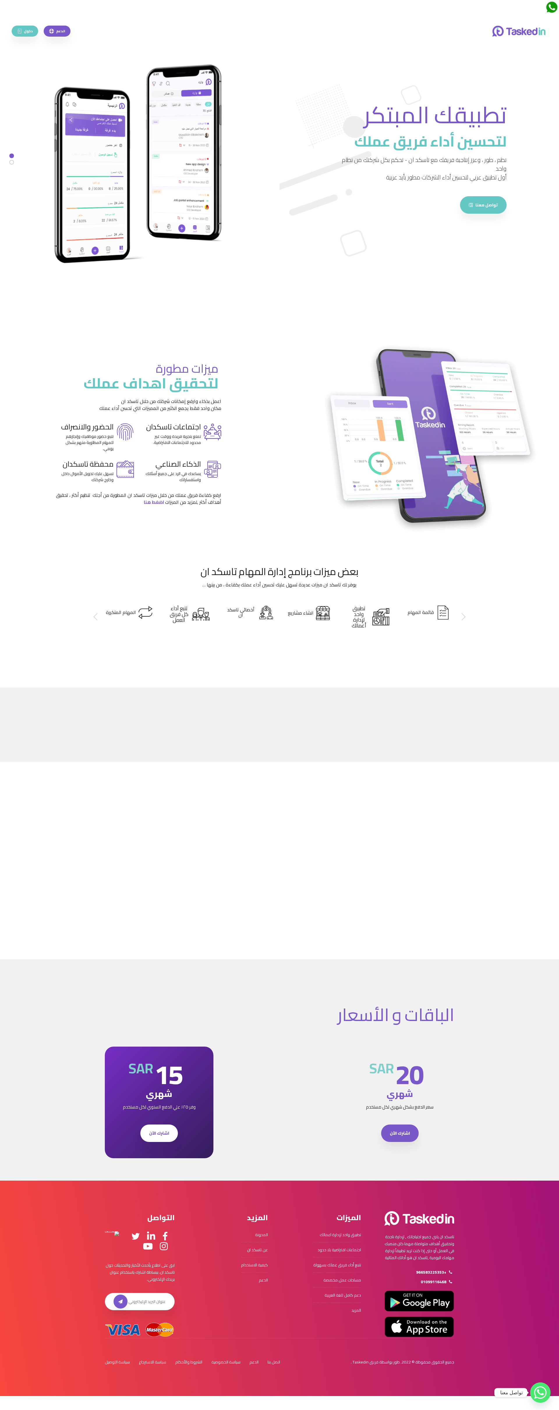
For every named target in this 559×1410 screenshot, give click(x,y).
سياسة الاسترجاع (152, 1362)
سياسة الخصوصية (225, 1362)
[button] (463, 617)
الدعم (263, 1280)
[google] (419, 1301)
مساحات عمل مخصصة (342, 1280)
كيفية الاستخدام (254, 1265)
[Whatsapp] (540, 1392)
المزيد (356, 1310)
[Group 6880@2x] (419, 1218)
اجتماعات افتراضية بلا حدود (339, 1250)
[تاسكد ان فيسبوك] (165, 1236)
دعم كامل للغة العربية (343, 1295)
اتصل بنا (274, 1362)
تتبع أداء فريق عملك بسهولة (337, 1265)
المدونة (261, 1234)
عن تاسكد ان (257, 1250)
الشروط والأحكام (188, 1362)
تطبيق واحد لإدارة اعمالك (340, 1234)
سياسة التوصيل (117, 1362)
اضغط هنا (154, 502)
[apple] (419, 1326)
